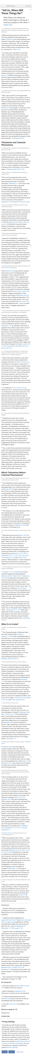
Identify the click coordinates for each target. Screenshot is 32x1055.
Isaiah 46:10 (10, 39)
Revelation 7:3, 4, (10, 828)
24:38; (3, 556)
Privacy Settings (13, 1047)
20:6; (25, 828)
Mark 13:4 (17, 49)
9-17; (18, 828)
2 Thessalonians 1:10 (8, 558)
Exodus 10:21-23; (20, 698)
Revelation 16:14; (6, 202)
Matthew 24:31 (6, 799)
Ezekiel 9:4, (4, 830)
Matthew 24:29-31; (16, 850)
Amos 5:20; (4, 348)
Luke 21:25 (4, 224)
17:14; (22, 828)
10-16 (19, 610)
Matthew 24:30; (25, 712)
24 (23, 967)
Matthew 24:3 (6, 108)
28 (17, 1004)
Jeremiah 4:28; (12, 346)
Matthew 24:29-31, (7, 576)
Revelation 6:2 (13, 868)
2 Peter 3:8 (24, 291)
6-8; (27, 346)
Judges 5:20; (11, 700)
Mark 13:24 (20, 169)
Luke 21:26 (20, 588)
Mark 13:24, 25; (24, 222)
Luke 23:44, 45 (19, 700)
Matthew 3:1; (16, 553)
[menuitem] (2, 2)
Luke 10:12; (25, 556)
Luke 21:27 (12, 714)
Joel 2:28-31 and (19, 362)
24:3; (24, 202)
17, (14, 556)
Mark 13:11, (9, 556)
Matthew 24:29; (12, 169)
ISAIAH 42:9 (7, 25)
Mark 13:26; (5, 714)
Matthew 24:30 (8, 722)
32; (16, 556)
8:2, (9, 348)
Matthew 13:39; (17, 202)
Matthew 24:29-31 (18, 138)
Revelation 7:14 (15, 183)
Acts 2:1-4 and (15, 388)
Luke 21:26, (12, 1004)
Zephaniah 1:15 (6, 326)
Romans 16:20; (16, 291)
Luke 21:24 (5, 75)
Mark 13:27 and (20, 797)
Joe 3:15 (26, 362)
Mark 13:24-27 (18, 576)
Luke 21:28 (26, 761)
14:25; (19, 556)
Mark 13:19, (18, 967)
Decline (11, 1052)
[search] (30, 2)
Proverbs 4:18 (24, 301)
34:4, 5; (5, 346)
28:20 (28, 202)
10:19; (25, 553)
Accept (4, 1052)
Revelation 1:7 (11, 739)
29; (13, 967)
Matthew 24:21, (7, 967)
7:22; (21, 553)
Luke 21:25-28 (7, 852)
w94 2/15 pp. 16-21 (12, 6)
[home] (2, 2)
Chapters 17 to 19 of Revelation (13, 572)
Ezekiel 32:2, (21, 346)
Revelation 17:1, (12, 610)
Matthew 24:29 (7, 267)
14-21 (22, 388)
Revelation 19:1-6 (6, 763)
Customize (19, 1052)
